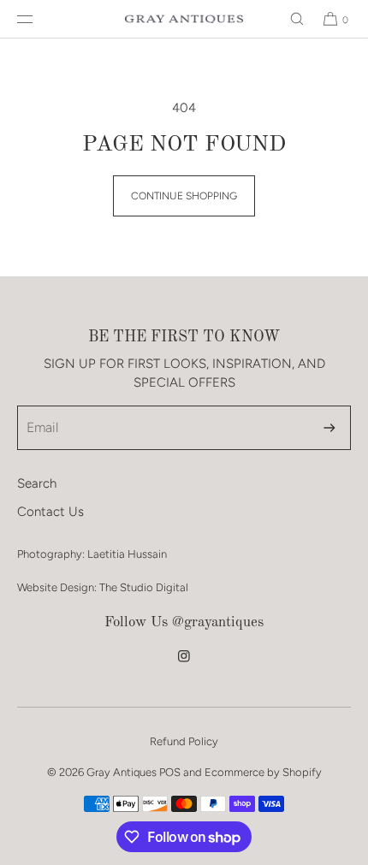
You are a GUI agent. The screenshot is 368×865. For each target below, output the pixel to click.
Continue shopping (184, 196)
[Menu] (38, 19)
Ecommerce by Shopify (263, 772)
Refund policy (184, 741)
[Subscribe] (329, 428)
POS (170, 772)
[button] (289, 19)
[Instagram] (184, 664)
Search (36, 483)
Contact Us (50, 511)
